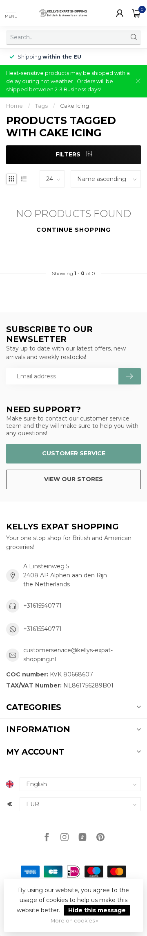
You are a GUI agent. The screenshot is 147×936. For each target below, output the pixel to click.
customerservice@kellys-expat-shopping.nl (68, 655)
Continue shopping (73, 229)
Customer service (73, 453)
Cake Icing (74, 105)
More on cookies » (74, 921)
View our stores (73, 479)
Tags (41, 105)
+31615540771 (42, 605)
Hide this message (97, 910)
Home (14, 105)
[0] (136, 13)
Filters (69, 154)
